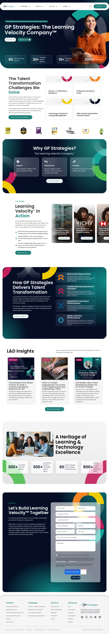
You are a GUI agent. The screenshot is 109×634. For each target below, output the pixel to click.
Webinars (70, 622)
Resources (71, 612)
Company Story (55, 606)
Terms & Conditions (61, 561)
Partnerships (54, 615)
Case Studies (71, 609)
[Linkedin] (82, 617)
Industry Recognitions (56, 609)
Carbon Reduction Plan (39, 629)
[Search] (90, 6)
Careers (53, 619)
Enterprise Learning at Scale (35, 609)
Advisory (8, 619)
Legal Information (19, 629)
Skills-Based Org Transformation (36, 615)
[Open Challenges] (29, 6)
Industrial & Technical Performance (15, 612)
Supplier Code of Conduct (53, 629)
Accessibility (28, 629)
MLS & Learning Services (12, 606)
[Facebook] (99, 617)
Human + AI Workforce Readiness (36, 606)
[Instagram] (90, 617)
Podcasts (70, 619)
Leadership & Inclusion (11, 609)
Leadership (54, 612)
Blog (69, 606)
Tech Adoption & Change (34, 612)
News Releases (72, 615)
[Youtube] (95, 617)
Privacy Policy (72, 561)
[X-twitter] (86, 617)
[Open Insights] (69, 6)
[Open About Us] (56, 6)
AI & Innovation (10, 622)
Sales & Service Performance (13, 615)
